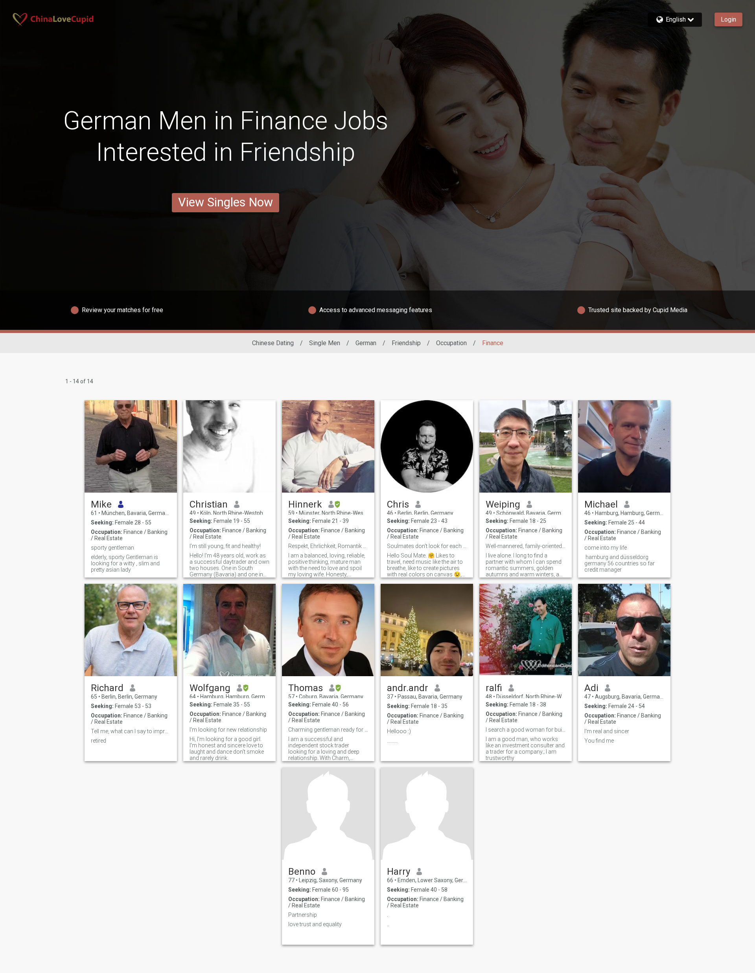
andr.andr (407, 687)
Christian (209, 504)
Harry (398, 871)
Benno (301, 871)
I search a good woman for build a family (525, 730)
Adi (591, 687)
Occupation (451, 343)
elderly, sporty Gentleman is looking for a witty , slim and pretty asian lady (125, 563)
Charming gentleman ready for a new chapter (328, 730)
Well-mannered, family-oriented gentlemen (525, 546)
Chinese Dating (273, 343)
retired (98, 741)
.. (388, 924)
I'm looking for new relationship (228, 730)
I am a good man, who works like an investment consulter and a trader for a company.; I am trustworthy (525, 748)
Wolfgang (210, 687)
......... (392, 741)
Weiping (503, 504)
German (365, 343)
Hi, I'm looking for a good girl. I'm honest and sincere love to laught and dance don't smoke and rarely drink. (227, 748)
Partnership (302, 915)
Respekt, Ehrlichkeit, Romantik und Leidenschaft (328, 546)
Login (728, 19)
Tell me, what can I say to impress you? (131, 731)
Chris (398, 504)
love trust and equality (315, 924)
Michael (601, 504)
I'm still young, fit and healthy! (225, 546)
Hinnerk (305, 504)
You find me (599, 741)
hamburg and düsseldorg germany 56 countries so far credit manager (619, 563)
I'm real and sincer (606, 731)
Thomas (305, 687)
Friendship (406, 343)
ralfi (494, 687)
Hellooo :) (399, 731)
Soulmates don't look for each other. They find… (427, 546)
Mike (101, 504)
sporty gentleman (112, 547)
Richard (107, 687)
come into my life (605, 547)
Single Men (324, 343)
